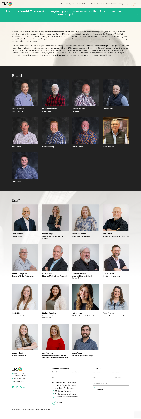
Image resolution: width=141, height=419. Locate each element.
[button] (63, 4)
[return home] (7, 4)
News (93, 4)
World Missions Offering (114, 4)
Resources (100, 4)
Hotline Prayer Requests (65, 385)
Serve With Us (82, 4)
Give (137, 4)
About (60, 4)
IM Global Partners (63, 391)
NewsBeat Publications (64, 388)
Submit (60, 403)
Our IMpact (70, 4)
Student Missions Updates (66, 397)
